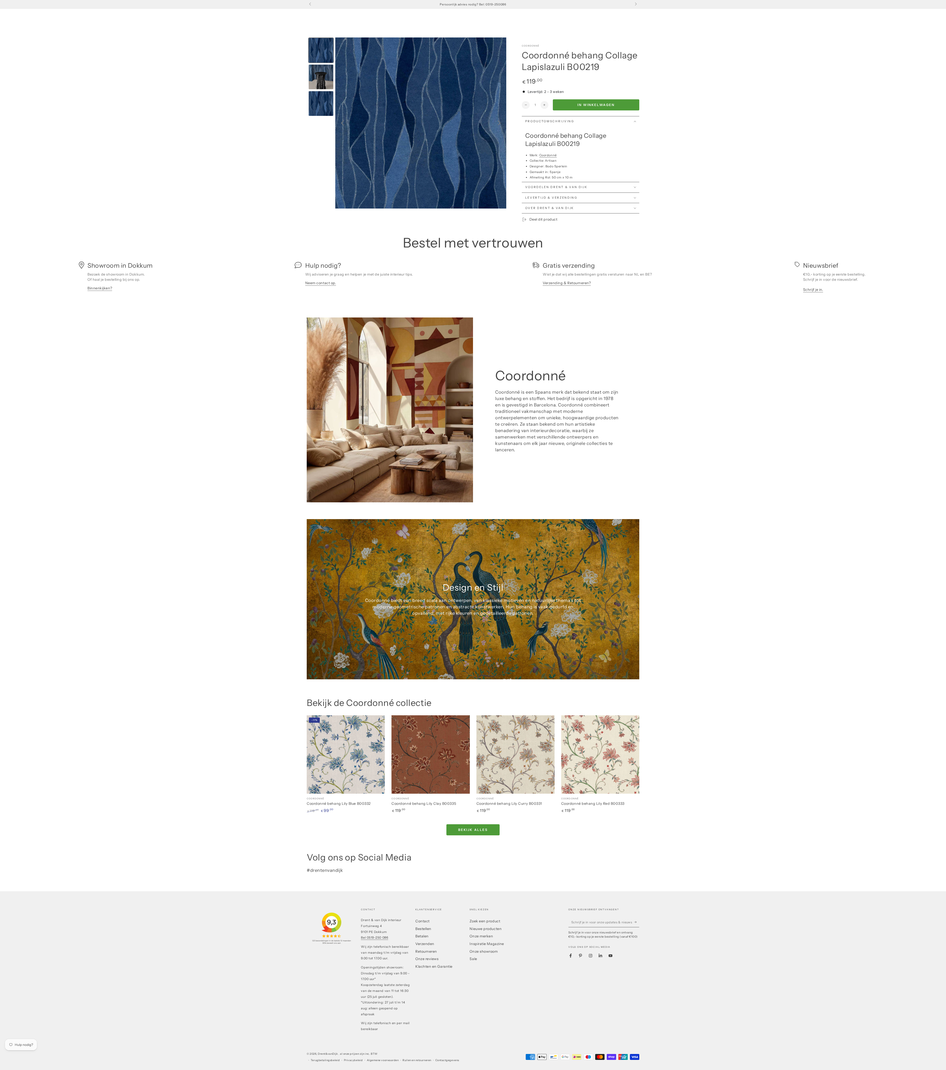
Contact (422, 921)
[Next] (499, 123)
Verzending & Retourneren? (567, 283)
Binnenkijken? (99, 288)
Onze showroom (484, 951)
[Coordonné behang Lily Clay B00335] (430, 754)
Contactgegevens (447, 1060)
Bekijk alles (473, 830)
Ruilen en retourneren (417, 1060)
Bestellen (423, 929)
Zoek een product (485, 921)
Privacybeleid (353, 1060)
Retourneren (426, 951)
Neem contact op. (320, 283)
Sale (473, 959)
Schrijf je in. (813, 289)
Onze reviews (427, 959)
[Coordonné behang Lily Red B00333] (600, 754)
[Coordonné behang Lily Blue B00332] (346, 754)
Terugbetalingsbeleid (325, 1060)
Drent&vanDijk (328, 1053)
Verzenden (424, 944)
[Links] (310, 4)
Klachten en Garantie (434, 966)
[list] (473, 279)
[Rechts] (635, 4)
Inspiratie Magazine (487, 944)
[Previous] (342, 123)
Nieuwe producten (486, 929)
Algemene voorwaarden (383, 1060)
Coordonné (531, 45)
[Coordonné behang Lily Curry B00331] (515, 754)
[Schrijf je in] (636, 922)
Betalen (422, 936)
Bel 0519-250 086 (374, 937)
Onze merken (481, 936)
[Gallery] (406, 123)
